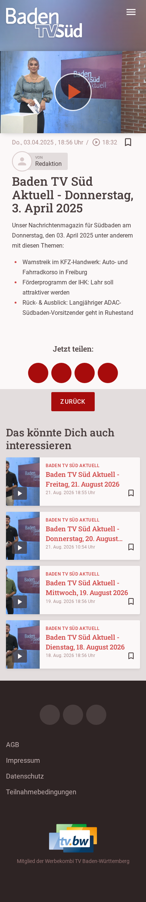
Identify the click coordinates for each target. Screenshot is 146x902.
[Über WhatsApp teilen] (84, 373)
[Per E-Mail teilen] (108, 373)
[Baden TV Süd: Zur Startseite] (44, 23)
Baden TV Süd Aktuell (73, 465)
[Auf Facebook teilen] (38, 373)
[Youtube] (96, 715)
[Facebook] (50, 715)
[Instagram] (73, 715)
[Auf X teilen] (61, 373)
